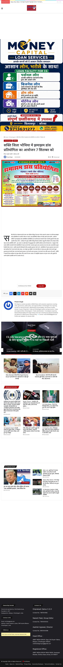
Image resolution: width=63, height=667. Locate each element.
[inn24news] (31, 8)
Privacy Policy (27, 664)
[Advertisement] (31, 26)
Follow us (6, 630)
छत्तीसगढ (15, 140)
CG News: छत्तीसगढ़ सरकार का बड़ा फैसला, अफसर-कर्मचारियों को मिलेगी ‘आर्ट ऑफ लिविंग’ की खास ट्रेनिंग (31, 339)
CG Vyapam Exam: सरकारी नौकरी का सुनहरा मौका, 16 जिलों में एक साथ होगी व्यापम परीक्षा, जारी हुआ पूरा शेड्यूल (12, 430)
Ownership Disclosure (37, 664)
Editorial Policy (19, 664)
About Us (12, 664)
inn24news (27, 661)
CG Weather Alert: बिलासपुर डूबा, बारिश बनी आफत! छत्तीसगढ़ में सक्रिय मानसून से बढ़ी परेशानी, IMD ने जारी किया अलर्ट (50, 430)
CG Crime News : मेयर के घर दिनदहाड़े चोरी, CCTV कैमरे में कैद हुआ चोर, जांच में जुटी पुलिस (50, 405)
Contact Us (58, 664)
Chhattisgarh (12, 137)
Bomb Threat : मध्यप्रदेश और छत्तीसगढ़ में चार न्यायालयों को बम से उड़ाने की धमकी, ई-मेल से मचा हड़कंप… (31, 404)
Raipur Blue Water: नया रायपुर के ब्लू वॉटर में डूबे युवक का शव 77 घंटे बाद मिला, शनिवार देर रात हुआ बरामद (32, 2)
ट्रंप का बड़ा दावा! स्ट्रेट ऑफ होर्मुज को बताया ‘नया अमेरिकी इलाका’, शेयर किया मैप (16, 487)
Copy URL (41, 286)
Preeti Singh (10, 157)
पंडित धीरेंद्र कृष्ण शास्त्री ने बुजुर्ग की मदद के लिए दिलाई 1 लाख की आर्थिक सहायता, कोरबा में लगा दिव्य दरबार (31, 430)
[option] (31, 338)
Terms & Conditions (49, 664)
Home (6, 137)
